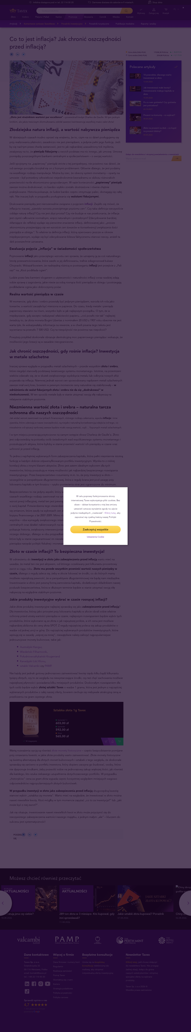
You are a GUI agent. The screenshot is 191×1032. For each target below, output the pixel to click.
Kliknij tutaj (110, 512)
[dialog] (95, 516)
